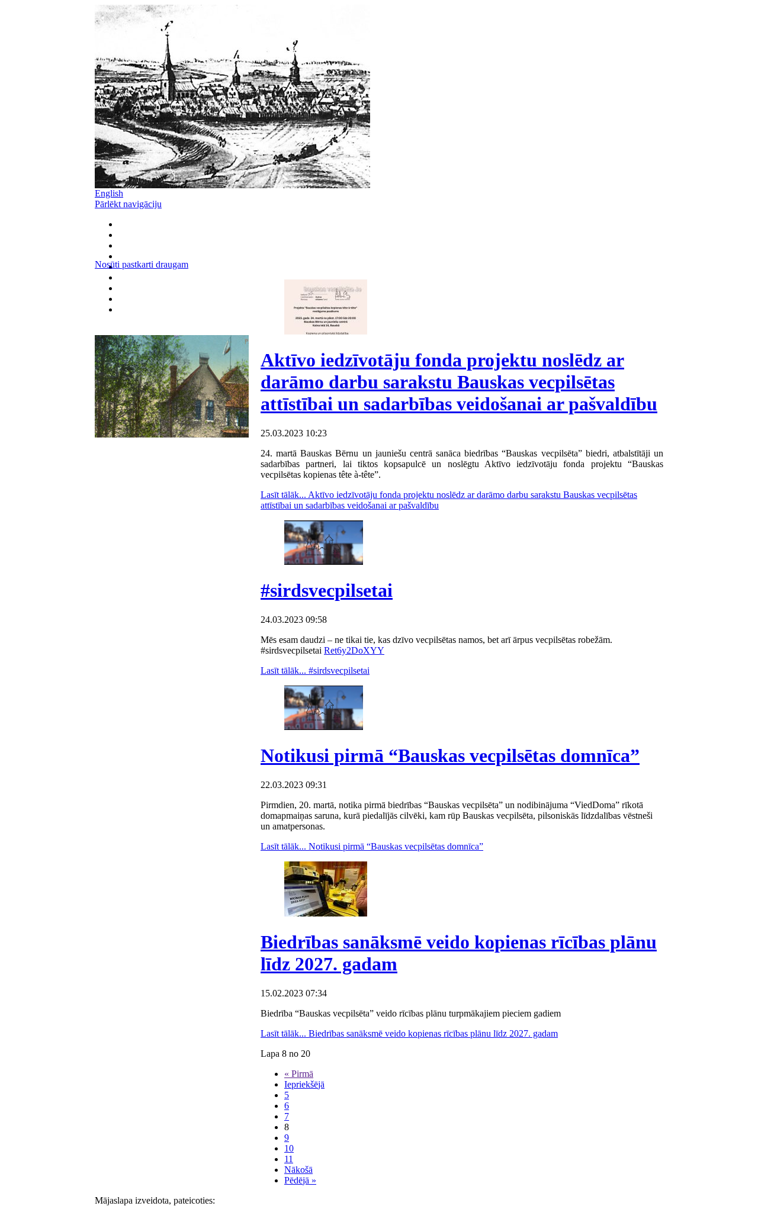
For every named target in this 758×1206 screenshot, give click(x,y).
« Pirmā (298, 1074)
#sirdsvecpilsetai (327, 590)
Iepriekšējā (304, 1084)
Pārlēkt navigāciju (128, 204)
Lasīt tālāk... (315, 670)
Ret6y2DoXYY (354, 650)
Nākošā (298, 1170)
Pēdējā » (300, 1180)
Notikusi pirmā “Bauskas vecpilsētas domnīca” (450, 755)
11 (288, 1159)
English (109, 193)
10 (289, 1148)
